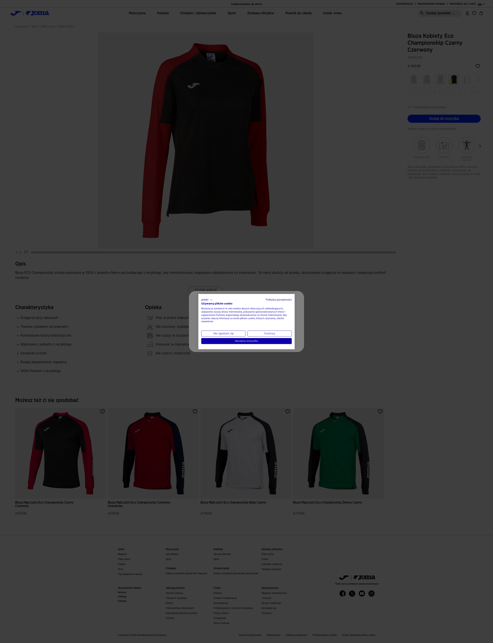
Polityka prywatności (279, 299)
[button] (207, 300)
